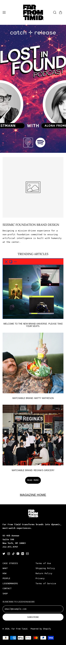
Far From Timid (19, 629)
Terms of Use (43, 563)
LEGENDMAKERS (10, 583)
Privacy (40, 578)
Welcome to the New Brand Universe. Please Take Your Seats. (33, 325)
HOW (4, 573)
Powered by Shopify (41, 629)
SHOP (5, 593)
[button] (55, 12)
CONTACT (7, 588)
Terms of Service (46, 583)
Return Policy (44, 573)
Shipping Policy (45, 568)
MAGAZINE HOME (33, 495)
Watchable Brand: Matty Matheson (33, 398)
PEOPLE (6, 578)
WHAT (5, 568)
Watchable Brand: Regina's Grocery (33, 470)
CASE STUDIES (10, 563)
